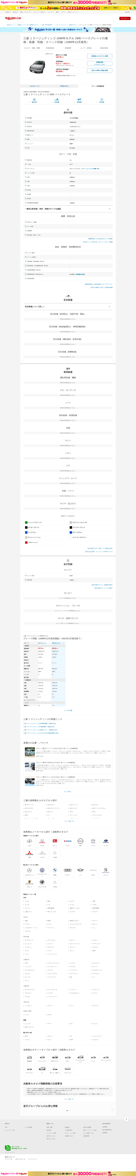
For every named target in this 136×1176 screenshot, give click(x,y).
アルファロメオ (30, 989)
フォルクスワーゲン (76, 924)
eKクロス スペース (53, 808)
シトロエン (28, 1005)
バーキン (27, 1039)
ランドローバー (52, 966)
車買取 (50, 48)
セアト (49, 1039)
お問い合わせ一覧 (20, 1159)
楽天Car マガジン (51, 1136)
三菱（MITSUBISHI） (47, 25)
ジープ (49, 950)
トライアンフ (51, 977)
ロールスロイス (30, 970)
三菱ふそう (28, 911)
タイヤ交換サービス (88, 1133)
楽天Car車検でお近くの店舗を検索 (102, 287)
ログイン (126, 18)
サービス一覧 (8, 1159)
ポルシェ (95, 924)
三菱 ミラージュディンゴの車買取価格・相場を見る (39, 723)
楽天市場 (127, 12)
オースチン (95, 973)
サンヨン (95, 1023)
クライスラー (51, 940)
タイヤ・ (86, 48)
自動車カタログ (69, 1136)
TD (71, 1036)
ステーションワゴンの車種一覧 (90, 168)
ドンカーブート (97, 1036)
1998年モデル (72, 25)
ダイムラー (95, 963)
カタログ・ (32, 48)
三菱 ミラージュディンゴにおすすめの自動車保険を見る (41, 733)
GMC (94, 950)
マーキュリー (96, 943)
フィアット (73, 989)
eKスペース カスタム (99, 808)
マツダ (27, 904)
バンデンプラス (52, 973)
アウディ (27, 924)
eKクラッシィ (74, 805)
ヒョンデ (27, 1023)
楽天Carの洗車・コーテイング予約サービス (99, 551)
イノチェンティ (52, 996)
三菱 (93, 901)
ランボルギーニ (75, 993)
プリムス (95, 947)
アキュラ (95, 911)
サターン (72, 940)
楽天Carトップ (11, 25)
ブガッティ (95, 1005)
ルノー (72, 1005)
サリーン (72, 947)
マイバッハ (50, 927)
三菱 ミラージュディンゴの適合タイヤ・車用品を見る (40, 730)
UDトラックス (51, 911)
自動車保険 (86, 1136)
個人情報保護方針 (107, 1130)
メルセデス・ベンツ (31, 927)
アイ (48, 815)
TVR (26, 963)
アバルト (27, 996)
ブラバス (72, 927)
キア (71, 1023)
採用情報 (104, 1132)
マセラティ (28, 993)
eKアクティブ (29, 805)
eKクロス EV (29, 808)
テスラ (27, 950)
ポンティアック (75, 943)
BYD (26, 1036)
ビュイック (28, 943)
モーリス (27, 977)
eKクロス (95, 805)
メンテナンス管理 (51, 1133)
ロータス (72, 966)
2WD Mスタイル (56, 643)
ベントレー (28, 966)
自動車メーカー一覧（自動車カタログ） (28, 25)
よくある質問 (28, 1127)
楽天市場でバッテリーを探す (103, 588)
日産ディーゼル (75, 908)
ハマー (27, 954)
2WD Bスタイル (42, 643)
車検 (68, 48)
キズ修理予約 (68, 1130)
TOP (6, 1127)
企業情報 (104, 1127)
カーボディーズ (97, 970)
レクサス (72, 911)
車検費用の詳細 (80, 274)
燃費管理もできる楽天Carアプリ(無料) (100, 239)
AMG (26, 920)
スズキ (94, 904)
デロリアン (50, 947)
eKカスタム (51, 805)
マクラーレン (74, 973)
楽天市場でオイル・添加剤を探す (102, 585)
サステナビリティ (33, 1159)
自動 (104, 48)
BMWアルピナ (74, 920)
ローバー (95, 966)
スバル (72, 904)
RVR (26, 815)
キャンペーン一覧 (10, 1130)
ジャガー (72, 963)
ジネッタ (50, 970)
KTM (71, 1039)
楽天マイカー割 (51, 1139)
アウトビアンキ (52, 989)
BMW (49, 920)
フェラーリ (95, 989)
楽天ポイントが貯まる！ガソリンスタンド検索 (98, 242)
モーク (27, 980)
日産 (48, 901)
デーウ (49, 1023)
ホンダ (72, 901)
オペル (49, 924)
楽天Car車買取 (87, 1127)
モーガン (27, 973)
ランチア (50, 993)
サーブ (27, 1014)
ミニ (93, 927)
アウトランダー (97, 815)
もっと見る (67, 710)
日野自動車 (95, 908)
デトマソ (95, 993)
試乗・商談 (50, 1127)
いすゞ (49, 904)
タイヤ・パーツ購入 (70, 1133)
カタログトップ (34, 86)
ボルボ (49, 1014)
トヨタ (27, 901)
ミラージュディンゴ (61, 25)
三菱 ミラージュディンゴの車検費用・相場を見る (38, 726)
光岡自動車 (50, 908)
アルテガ (27, 931)
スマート (95, 920)
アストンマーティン (53, 963)
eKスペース (73, 808)
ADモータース (29, 1027)
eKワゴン (50, 811)
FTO (71, 811)
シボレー (95, 940)
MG (71, 977)
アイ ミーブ (73, 815)
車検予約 (49, 1130)
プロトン (50, 1036)
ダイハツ (27, 908)
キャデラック (29, 940)
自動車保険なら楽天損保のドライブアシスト (99, 284)
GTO (93, 811)
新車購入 (67, 1127)
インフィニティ (52, 954)
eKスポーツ (28, 811)
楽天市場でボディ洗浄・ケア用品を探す (100, 548)
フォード (50, 943)
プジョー (50, 1005)
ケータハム (73, 970)
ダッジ (72, 950)
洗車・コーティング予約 (89, 1130)
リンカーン (28, 947)
